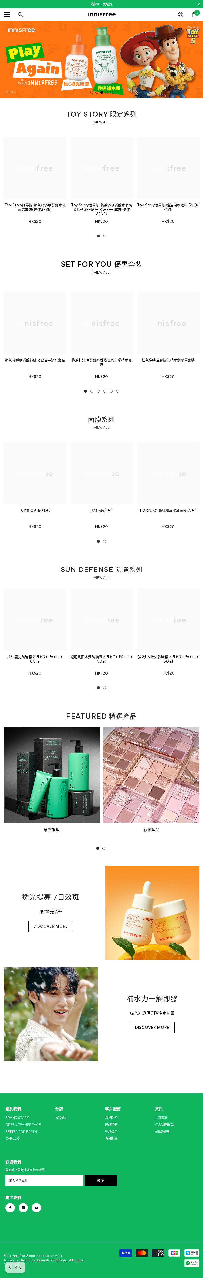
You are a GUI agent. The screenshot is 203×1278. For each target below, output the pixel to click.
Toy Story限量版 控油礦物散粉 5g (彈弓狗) (168, 207)
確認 (100, 1180)
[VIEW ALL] (101, 122)
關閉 (199, 4)
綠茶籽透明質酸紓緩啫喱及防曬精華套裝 (102, 362)
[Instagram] (23, 1207)
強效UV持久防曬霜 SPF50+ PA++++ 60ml (168, 659)
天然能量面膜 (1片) (35, 510)
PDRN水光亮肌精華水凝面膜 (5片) (168, 510)
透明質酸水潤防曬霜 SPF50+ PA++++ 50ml (102, 659)
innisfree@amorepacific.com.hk (37, 1256)
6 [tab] (117, 391)
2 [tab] (96, 92)
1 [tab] (91, 92)
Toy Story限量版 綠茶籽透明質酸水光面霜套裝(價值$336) (35, 207)
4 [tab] (106, 92)
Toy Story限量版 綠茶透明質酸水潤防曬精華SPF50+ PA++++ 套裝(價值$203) (101, 209)
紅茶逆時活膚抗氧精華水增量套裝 (168, 360)
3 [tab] (101, 92)
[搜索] (21, 15)
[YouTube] (36, 1207)
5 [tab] (111, 92)
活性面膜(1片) (101, 510)
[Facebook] (10, 1207)
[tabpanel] (101, 59)
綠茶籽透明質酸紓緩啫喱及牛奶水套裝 (35, 360)
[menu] (7, 15)
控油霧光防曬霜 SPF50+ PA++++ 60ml (35, 659)
